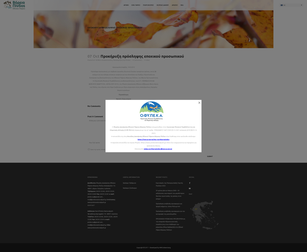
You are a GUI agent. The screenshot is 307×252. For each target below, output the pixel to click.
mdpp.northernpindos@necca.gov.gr (158, 149)
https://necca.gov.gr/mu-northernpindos (153, 139)
